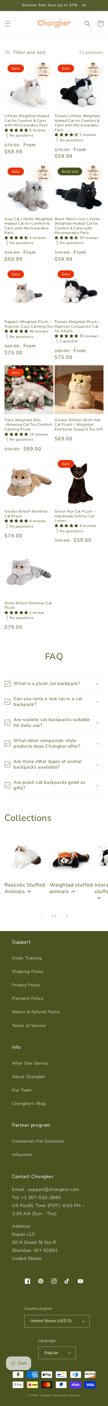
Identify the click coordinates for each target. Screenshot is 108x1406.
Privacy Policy (26, 985)
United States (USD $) (51, 1321)
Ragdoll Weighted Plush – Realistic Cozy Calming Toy (28, 324)
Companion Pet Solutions (38, 1141)
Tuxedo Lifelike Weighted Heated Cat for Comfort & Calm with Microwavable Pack (77, 123)
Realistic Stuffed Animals (24, 888)
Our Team (22, 1090)
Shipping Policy (28, 971)
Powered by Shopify (67, 1395)
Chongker (46, 1395)
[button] (7, 23)
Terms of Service (29, 1025)
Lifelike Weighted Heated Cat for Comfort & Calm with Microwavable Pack (26, 121)
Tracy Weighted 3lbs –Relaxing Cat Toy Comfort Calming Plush (28, 425)
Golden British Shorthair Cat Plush (26, 514)
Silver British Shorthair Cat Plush (28, 605)
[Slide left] (40, 916)
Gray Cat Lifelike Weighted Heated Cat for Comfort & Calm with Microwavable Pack (28, 226)
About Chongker (28, 1077)
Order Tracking (27, 958)
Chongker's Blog (29, 1103)
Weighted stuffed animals (71, 888)
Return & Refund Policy (36, 1012)
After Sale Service (30, 1063)
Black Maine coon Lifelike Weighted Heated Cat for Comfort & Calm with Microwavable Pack (77, 226)
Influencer (22, 1154)
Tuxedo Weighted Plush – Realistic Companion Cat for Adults (77, 326)
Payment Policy (27, 998)
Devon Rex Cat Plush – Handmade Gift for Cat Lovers (75, 516)
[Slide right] (67, 916)
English (51, 1353)
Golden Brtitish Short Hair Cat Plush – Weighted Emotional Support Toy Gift (79, 425)
